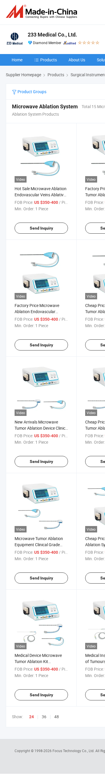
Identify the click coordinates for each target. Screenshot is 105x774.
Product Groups (31, 91)
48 (56, 716)
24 (31, 716)
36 (44, 716)
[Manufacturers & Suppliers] (42, 11)
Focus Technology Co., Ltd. (73, 750)
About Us (77, 60)
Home (17, 60)
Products (48, 60)
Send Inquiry (41, 228)
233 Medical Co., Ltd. (52, 35)
